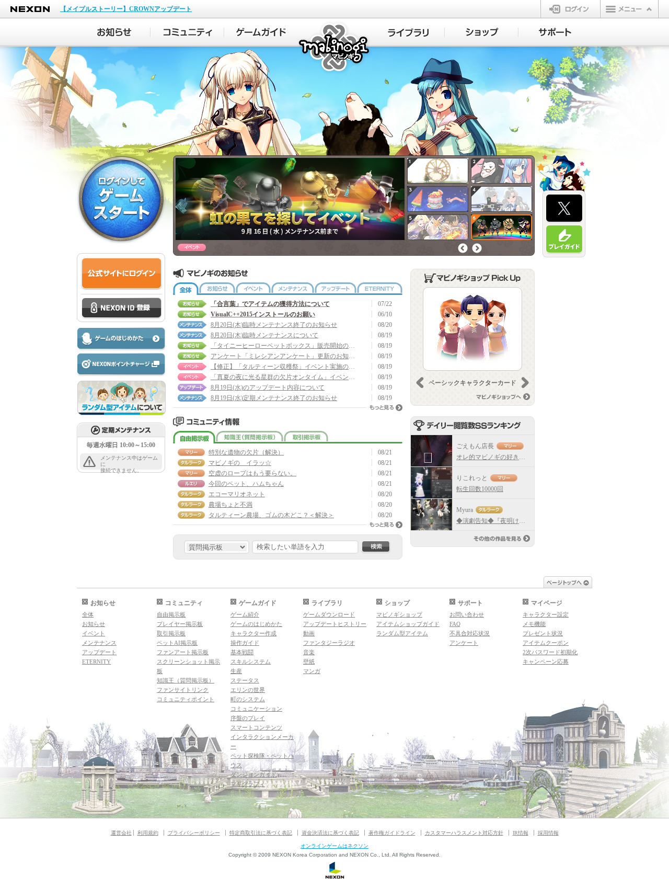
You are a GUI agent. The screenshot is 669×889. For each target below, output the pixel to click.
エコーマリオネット (237, 494)
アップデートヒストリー (334, 624)
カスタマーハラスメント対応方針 (464, 833)
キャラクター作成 (253, 633)
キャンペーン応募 (546, 661)
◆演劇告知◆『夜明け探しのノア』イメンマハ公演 (528, 521)
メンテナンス (292, 288)
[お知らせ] (114, 32)
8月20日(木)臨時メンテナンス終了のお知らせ (274, 324)
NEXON (30, 9)
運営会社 (121, 833)
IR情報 (520, 833)
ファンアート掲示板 (183, 652)
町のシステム (247, 699)
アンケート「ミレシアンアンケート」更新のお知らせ (284, 356)
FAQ (454, 624)
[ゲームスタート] (121, 198)
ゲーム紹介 (244, 614)
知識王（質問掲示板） (249, 437)
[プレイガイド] (564, 239)
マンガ (311, 671)
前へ (463, 248)
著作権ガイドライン (392, 833)
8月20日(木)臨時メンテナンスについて (264, 335)
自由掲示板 (194, 437)
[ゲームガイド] (261, 32)
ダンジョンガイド (253, 774)
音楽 (309, 652)
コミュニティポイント (185, 699)
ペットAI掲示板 (177, 643)
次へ (477, 248)
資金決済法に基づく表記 (330, 833)
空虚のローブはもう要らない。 (252, 473)
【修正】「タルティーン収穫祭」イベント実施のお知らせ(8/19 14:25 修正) (284, 366)
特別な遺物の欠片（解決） (246, 452)
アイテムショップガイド (408, 624)
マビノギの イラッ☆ (240, 462)
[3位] (431, 514)
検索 (376, 547)
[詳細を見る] (472, 329)
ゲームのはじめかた (256, 624)
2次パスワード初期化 (550, 652)
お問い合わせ (466, 614)
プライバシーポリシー (194, 833)
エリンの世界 (247, 690)
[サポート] (555, 32)
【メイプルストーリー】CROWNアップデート (126, 9)
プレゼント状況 (543, 633)
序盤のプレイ (247, 718)
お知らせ (217, 288)
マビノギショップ (399, 614)
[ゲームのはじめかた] (120, 339)
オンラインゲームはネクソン (334, 846)
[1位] (431, 450)
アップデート (335, 288)
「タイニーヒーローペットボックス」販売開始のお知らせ (284, 345)
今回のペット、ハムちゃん (246, 483)
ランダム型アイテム (402, 633)
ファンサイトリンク (183, 690)
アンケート (463, 643)
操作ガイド (244, 643)
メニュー (629, 9)
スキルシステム (250, 661)
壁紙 (309, 661)
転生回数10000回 (479, 489)
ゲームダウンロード (329, 614)
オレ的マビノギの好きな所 (494, 457)
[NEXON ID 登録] (121, 309)
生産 (236, 671)
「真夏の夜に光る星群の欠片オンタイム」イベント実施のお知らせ (284, 377)
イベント (253, 288)
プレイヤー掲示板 (180, 624)
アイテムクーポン (546, 643)
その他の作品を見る (502, 538)
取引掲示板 (306, 437)
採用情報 (548, 833)
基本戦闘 (241, 652)
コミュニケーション (256, 708)
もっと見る (386, 407)
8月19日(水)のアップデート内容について (268, 387)
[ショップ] (481, 32)
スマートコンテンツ (256, 727)
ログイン (570, 9)
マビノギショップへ (503, 396)
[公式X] (564, 208)
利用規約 (147, 833)
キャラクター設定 (546, 614)
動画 (309, 633)
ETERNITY (379, 288)
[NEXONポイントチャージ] (120, 365)
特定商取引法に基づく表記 (260, 833)
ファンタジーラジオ (329, 643)
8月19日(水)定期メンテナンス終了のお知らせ (274, 398)
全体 (186, 288)
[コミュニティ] (187, 32)
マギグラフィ (247, 784)
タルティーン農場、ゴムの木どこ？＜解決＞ (271, 515)
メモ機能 (534, 624)
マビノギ (335, 48)
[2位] (431, 482)
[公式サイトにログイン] (121, 273)
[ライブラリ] (408, 32)
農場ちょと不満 (230, 504)
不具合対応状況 (469, 633)
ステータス (244, 680)
